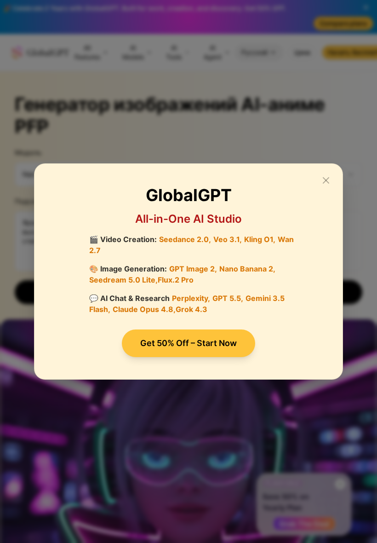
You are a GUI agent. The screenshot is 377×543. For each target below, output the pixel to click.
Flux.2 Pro (176, 279)
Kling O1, (259, 239)
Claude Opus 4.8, (144, 309)
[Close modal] (325, 180)
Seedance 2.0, (185, 239)
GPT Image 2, (193, 268)
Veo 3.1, (227, 239)
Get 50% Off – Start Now (188, 343)
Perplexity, (191, 298)
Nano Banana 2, (247, 268)
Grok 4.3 (191, 309)
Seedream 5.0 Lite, (123, 279)
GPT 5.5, (227, 298)
